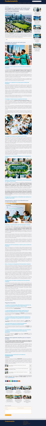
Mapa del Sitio (24, 424)
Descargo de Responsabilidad (26, 423)
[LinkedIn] (14, 381)
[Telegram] (16, 381)
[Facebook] (6, 381)
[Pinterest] (9, 381)
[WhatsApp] (11, 381)
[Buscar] (40, 1)
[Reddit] (19, 381)
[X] (7, 381)
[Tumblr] (12, 381)
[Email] (18, 381)
